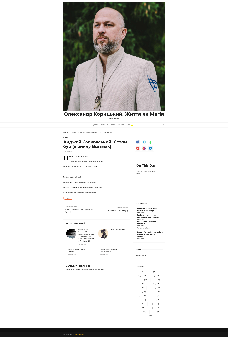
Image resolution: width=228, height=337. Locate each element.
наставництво (154, 288)
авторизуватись (99, 269)
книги (141, 284)
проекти (142, 296)
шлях (148, 316)
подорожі (156, 292)
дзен (156, 276)
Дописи (95, 125)
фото (141, 308)
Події (113, 125)
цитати (69, 198)
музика (140, 288)
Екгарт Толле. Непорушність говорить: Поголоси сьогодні (150, 234)
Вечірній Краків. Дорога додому (117, 211)
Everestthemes (79, 334)
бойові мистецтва (149, 272)
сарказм (142, 300)
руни (156, 296)
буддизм (142, 276)
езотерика (142, 280)
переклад (141, 292)
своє (156, 300)
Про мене (121, 125)
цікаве (156, 312)
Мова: (129, 125)
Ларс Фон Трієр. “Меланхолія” (146, 171)
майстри (155, 284)
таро (141, 304)
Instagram (104, 125)
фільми (155, 308)
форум (155, 304)
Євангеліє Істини (144, 228)
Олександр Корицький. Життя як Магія (114, 114)
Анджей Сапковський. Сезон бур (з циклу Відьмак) (79, 211)
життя (157, 280)
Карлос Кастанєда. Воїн (117, 229)
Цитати (65, 137)
